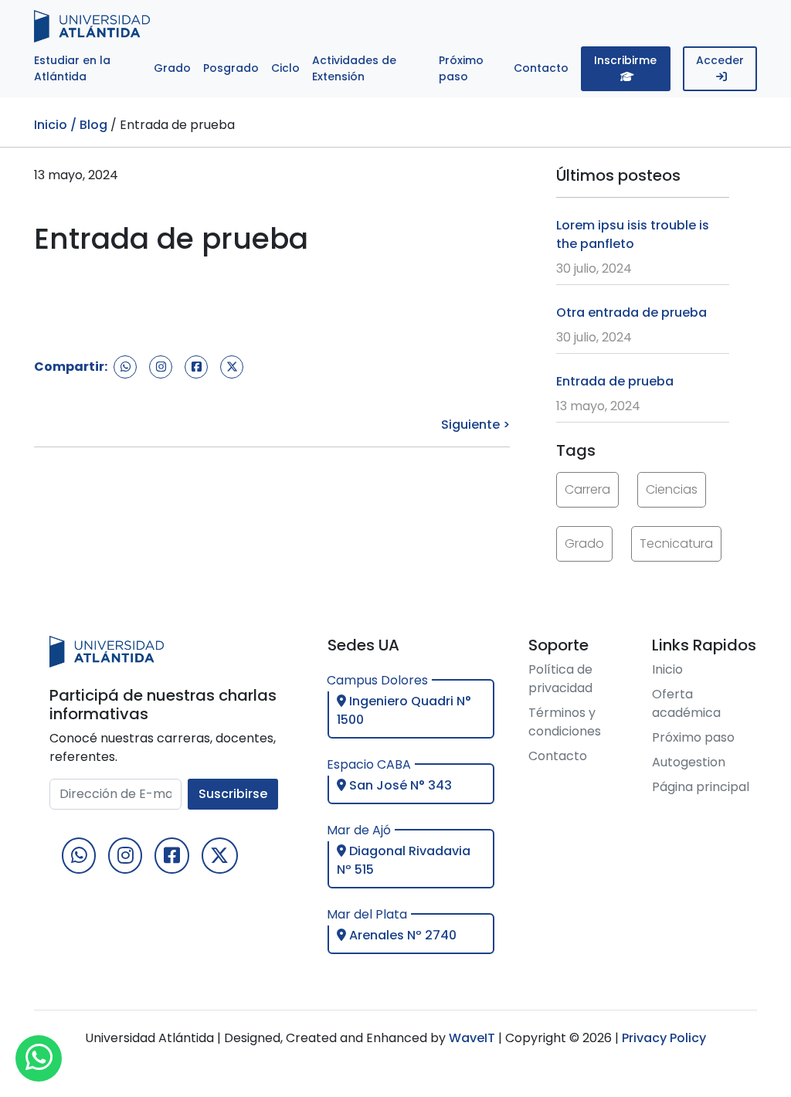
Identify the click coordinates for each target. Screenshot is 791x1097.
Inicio (50, 125)
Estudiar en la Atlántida (72, 68)
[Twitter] (220, 855)
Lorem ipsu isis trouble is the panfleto (632, 234)
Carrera (587, 489)
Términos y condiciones (564, 722)
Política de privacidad (560, 679)
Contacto (541, 68)
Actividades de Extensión (354, 68)
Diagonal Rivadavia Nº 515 (403, 860)
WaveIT (470, 1038)
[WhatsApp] (79, 855)
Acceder (720, 60)
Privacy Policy (664, 1038)
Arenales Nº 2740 (401, 935)
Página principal (700, 787)
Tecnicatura (676, 543)
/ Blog (88, 125)
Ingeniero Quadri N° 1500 (404, 710)
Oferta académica (686, 703)
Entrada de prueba (615, 381)
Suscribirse (233, 794)
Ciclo (285, 68)
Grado (172, 68)
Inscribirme (625, 60)
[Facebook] (171, 855)
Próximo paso (461, 68)
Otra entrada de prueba (631, 312)
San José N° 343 (399, 785)
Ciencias (672, 489)
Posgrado (231, 68)
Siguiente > (475, 424)
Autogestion (688, 762)
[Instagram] (125, 855)
